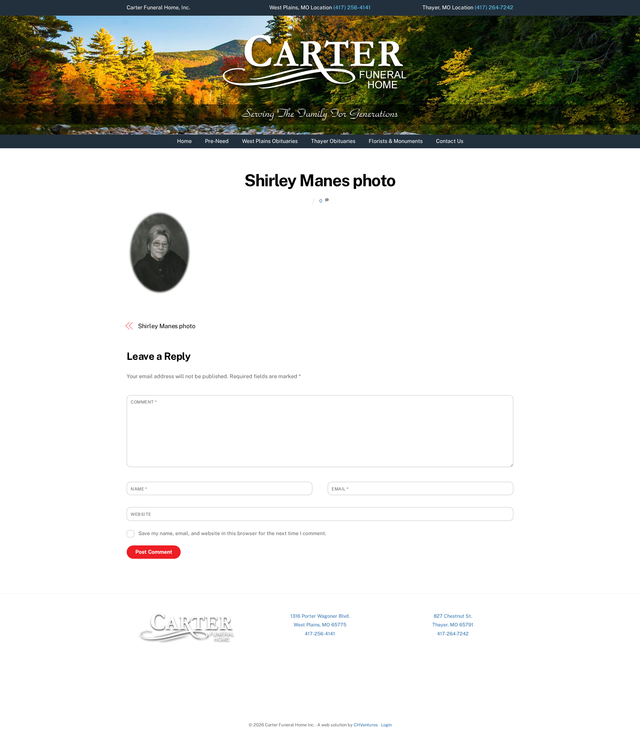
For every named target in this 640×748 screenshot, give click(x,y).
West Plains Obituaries (270, 141)
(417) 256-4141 (352, 7)
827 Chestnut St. (453, 616)
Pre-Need (217, 141)
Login (386, 724)
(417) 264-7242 (494, 7)
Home (184, 141)
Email (340, 488)
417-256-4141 (320, 633)
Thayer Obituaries (333, 141)
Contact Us (449, 141)
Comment (144, 401)
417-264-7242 (453, 633)
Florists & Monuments (396, 141)
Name (139, 488)
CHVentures (366, 724)
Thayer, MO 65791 (452, 624)
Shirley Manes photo (320, 180)
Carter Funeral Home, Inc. (158, 7)
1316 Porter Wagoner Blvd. (320, 616)
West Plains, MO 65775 (320, 624)
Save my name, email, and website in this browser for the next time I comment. (232, 533)
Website (141, 514)
